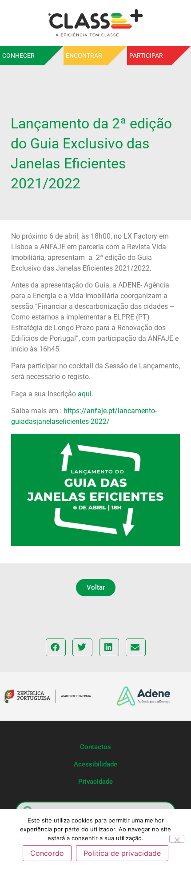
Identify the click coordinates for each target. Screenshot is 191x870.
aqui (85, 394)
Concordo (47, 853)
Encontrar (84, 55)
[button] (95, 587)
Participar (146, 55)
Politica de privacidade (122, 853)
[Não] (176, 839)
